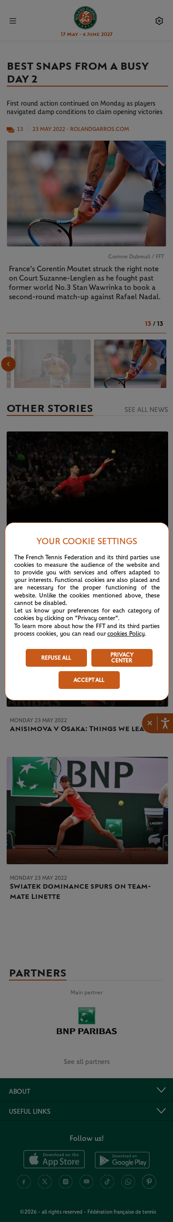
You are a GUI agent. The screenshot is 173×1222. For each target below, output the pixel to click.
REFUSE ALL (56, 658)
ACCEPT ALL (89, 680)
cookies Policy (126, 634)
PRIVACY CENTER (122, 658)
